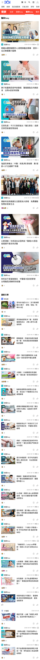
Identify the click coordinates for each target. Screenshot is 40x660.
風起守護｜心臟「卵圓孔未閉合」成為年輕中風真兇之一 (27, 615)
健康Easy (19, 12)
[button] (33, 54)
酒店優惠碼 (16, 7)
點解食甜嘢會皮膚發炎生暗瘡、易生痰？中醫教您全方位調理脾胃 (27, 391)
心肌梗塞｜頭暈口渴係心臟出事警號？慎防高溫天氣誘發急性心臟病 (27, 563)
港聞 (3, 7)
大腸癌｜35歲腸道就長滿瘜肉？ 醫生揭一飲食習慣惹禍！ (27, 373)
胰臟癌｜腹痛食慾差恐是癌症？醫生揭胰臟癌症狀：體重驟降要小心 (27, 478)
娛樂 (8, 7)
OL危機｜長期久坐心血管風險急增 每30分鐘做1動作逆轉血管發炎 (27, 495)
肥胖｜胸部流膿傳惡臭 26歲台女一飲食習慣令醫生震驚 (27, 356)
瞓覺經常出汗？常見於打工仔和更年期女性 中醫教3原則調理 (27, 425)
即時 (32, 7)
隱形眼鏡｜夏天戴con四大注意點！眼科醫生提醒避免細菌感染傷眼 (27, 512)
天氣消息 (25, 7)
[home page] (7, 2)
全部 (11, 12)
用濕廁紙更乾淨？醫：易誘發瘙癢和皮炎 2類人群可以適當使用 (27, 321)
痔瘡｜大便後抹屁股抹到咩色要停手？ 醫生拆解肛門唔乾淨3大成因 (27, 443)
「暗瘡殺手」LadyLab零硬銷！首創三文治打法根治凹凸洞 (27, 546)
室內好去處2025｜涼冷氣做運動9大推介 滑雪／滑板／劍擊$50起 (28, 304)
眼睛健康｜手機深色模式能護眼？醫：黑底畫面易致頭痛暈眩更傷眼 (27, 340)
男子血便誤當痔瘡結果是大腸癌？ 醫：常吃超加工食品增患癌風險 (27, 650)
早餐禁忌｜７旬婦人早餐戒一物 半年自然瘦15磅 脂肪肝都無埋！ (27, 529)
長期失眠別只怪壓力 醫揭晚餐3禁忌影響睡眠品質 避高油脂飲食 (27, 598)
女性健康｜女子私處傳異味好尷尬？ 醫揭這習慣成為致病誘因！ (27, 581)
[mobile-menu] (2, 2)
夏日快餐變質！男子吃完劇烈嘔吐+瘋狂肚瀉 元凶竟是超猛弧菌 (27, 460)
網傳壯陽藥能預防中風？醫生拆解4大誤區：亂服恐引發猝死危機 (27, 408)
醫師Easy (29, 12)
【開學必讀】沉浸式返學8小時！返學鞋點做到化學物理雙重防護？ (27, 633)
